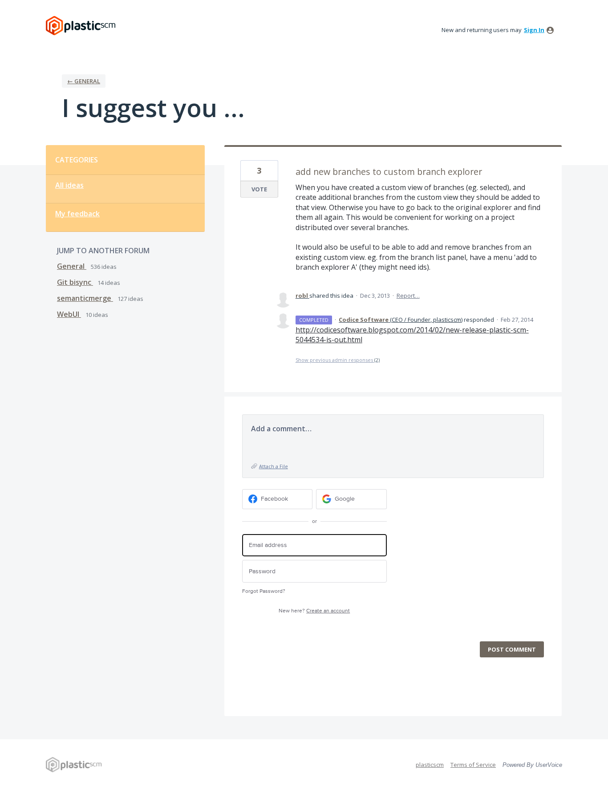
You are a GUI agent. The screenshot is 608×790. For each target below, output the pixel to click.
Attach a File (273, 466)
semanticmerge (85, 298)
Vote (259, 189)
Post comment (512, 649)
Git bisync (75, 282)
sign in (534, 30)
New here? (314, 611)
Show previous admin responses (338, 360)
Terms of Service (473, 765)
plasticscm (430, 765)
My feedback (77, 214)
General (71, 266)
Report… (408, 296)
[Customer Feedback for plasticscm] (80, 25)
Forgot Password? (263, 591)
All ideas (69, 185)
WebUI (69, 314)
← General (83, 81)
